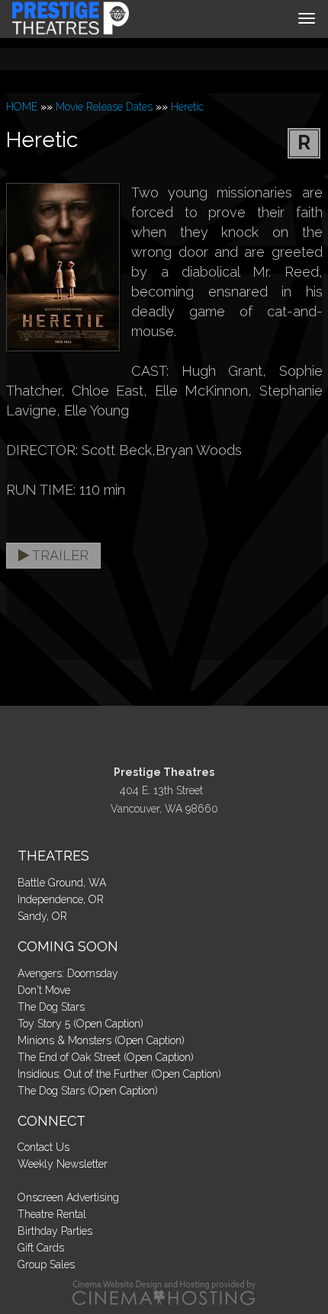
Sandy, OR (42, 916)
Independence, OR (61, 899)
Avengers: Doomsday (68, 973)
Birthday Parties (55, 1231)
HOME (21, 107)
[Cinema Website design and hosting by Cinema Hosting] (164, 1293)
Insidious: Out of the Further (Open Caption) (119, 1074)
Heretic (187, 107)
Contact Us (43, 1147)
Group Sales (46, 1264)
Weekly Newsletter (63, 1164)
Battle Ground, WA (62, 883)
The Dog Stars (51, 1007)
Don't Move (44, 990)
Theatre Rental (52, 1214)
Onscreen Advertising (68, 1197)
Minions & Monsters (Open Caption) (101, 1040)
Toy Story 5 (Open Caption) (80, 1024)
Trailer (58, 555)
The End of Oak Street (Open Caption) (106, 1057)
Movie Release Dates (104, 107)
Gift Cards (41, 1248)
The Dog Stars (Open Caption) (88, 1091)
